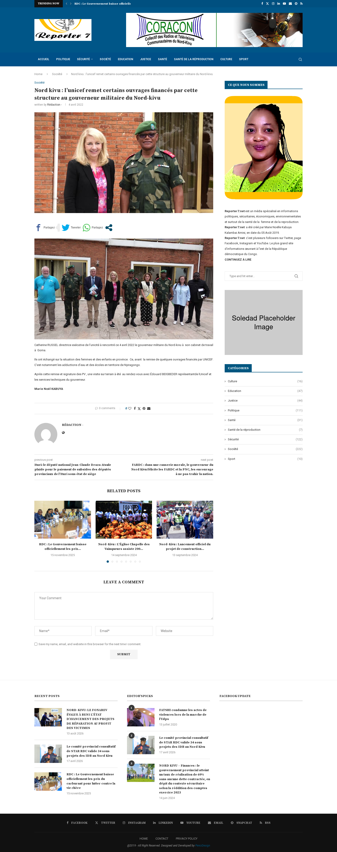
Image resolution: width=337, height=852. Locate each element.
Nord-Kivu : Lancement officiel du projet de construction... (185, 547)
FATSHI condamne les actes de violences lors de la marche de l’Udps (183, 714)
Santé (162, 59)
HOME (144, 838)
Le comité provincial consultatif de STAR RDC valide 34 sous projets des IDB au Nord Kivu (91, 751)
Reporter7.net (235, 238)
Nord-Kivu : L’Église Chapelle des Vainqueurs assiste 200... (116, 4)
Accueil (43, 59)
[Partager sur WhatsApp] (93, 228)
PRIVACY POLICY (186, 838)
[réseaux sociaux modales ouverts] (109, 228)
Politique (63, 59)
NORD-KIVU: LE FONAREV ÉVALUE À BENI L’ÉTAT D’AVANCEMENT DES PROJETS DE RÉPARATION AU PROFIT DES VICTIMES (90, 719)
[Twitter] (267, 3)
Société (105, 59)
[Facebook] (262, 3)
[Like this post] (129, 408)
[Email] (290, 3)
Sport (243, 59)
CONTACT (161, 838)
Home (38, 74)
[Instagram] (273, 3)
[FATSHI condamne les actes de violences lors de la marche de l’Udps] (141, 717)
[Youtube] (284, 3)
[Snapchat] (296, 3)
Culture (226, 59)
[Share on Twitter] (139, 409)
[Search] (300, 59)
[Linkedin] (278, 3)
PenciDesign (202, 845)
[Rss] (301, 3)
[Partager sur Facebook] (44, 228)
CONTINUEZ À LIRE (238, 259)
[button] (66, 3)
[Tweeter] (71, 228)
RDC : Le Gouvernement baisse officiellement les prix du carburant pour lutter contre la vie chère (90, 781)
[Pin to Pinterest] (144, 408)
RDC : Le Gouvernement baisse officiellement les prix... (62, 547)
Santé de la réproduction (193, 59)
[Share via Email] (148, 408)
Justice (145, 59)
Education (125, 59)
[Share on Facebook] (135, 408)
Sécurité (83, 59)
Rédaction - (54, 104)
